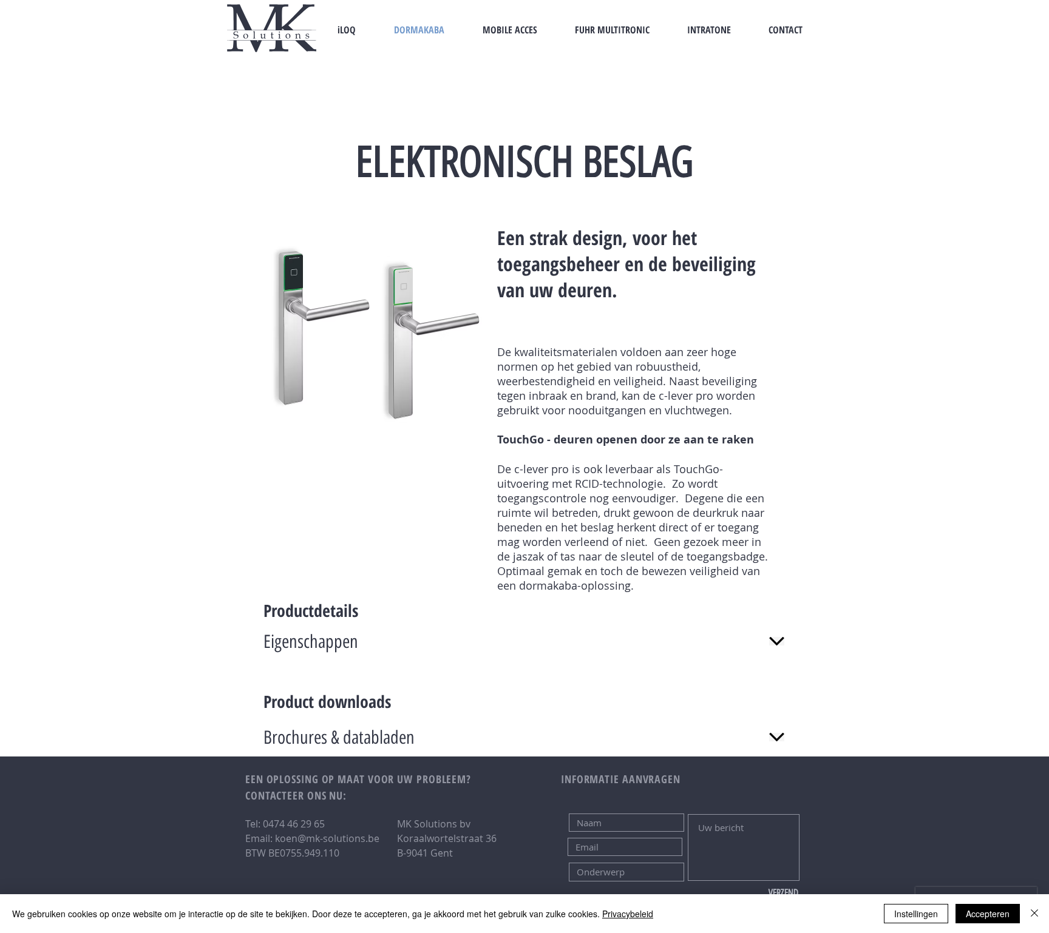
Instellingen (916, 914)
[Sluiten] (1034, 913)
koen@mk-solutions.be (327, 838)
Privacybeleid (627, 914)
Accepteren (988, 914)
